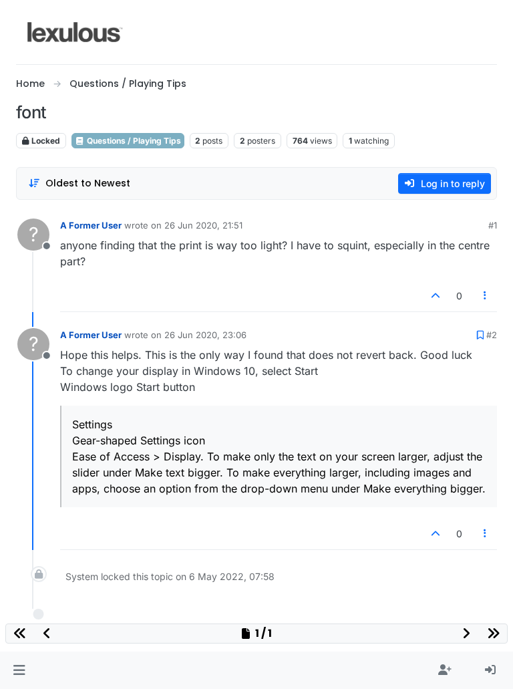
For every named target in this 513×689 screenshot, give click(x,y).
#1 (492, 225)
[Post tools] (486, 295)
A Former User (91, 225)
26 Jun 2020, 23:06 (205, 334)
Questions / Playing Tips (133, 141)
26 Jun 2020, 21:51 (203, 225)
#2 (491, 334)
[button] (19, 670)
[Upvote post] (435, 295)
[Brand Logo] (75, 32)
